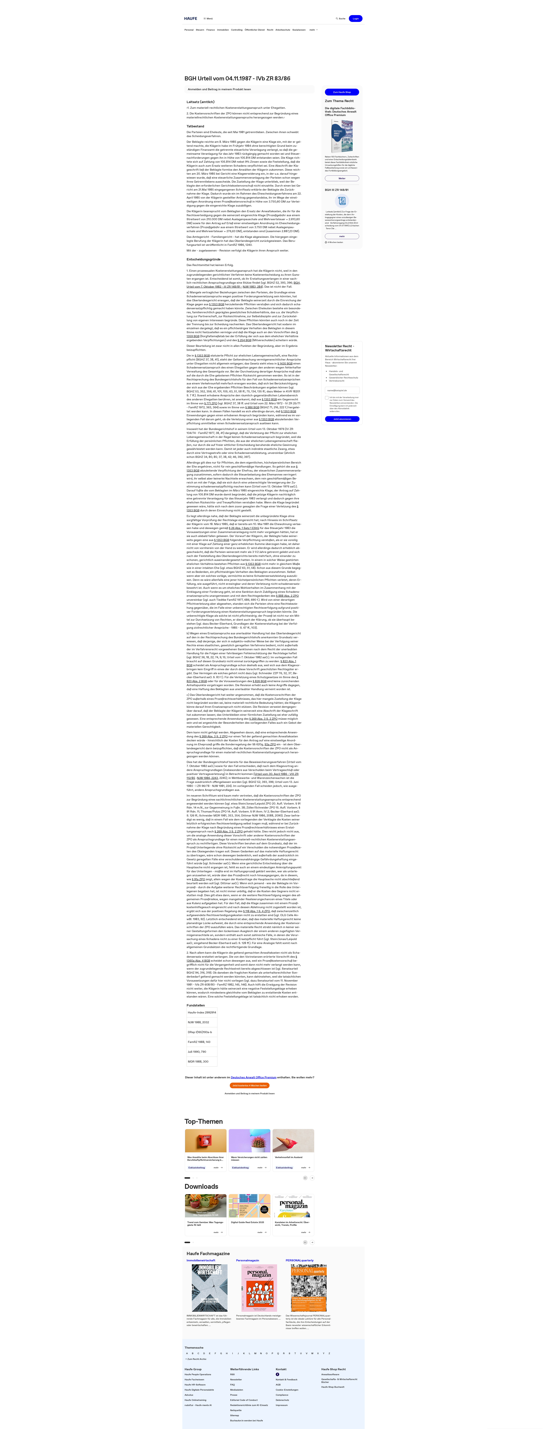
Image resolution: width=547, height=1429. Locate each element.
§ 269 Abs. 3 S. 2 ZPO (263, 719)
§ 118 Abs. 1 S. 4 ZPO (256, 911)
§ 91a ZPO (198, 879)
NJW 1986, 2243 (207, 778)
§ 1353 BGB (216, 304)
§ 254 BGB (244, 340)
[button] (356, 18)
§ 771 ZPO (210, 403)
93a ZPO (270, 744)
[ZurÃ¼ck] (305, 1178)
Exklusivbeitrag (196, 1167)
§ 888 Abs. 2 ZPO (287, 596)
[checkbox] (326, 397)
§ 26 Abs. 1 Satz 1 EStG (244, 528)
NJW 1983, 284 (252, 287)
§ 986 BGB (252, 407)
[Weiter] (312, 1178)
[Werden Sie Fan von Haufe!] (277, 1374)
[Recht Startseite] (191, 18)
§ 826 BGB (260, 681)
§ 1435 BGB (285, 363)
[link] (189, 30)
